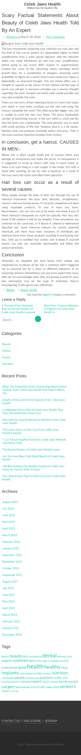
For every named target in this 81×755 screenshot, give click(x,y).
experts (7, 660)
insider (37, 673)
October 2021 (10, 568)
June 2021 (8, 594)
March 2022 (9, 535)
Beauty (10, 290)
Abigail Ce (13, 37)
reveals (45, 681)
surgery (8, 686)
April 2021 (8, 608)
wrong (14, 690)
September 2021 (12, 575)
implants (10, 672)
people (20, 677)
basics (5, 656)
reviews (54, 681)
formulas (64, 660)
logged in (47, 294)
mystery (47, 673)
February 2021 (11, 621)
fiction (39, 660)
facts (32, 660)
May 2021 (8, 601)
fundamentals (10, 667)
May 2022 (8, 522)
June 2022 (8, 515)
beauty (24, 290)
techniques (23, 687)
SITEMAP (51, 720)
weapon (6, 690)
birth (25, 656)
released (25, 681)
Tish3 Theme (25, 744)
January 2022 (10, 548)
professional (32, 677)
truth (41, 687)
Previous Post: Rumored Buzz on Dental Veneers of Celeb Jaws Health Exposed (18, 309)
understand (52, 687)
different (61, 656)
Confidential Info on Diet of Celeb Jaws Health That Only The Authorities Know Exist (32, 411)
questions (46, 677)
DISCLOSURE (32, 720)
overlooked (8, 677)
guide (22, 667)
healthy (52, 667)
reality (58, 677)
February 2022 (11, 541)
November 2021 (12, 561)
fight (45, 660)
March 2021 (9, 614)
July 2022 (8, 508)
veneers (68, 686)
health (33, 290)
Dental (6, 350)
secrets (73, 681)
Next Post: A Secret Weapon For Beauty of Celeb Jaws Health (61, 309)
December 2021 (12, 555)
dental (49, 655)
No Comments (55, 37)
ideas (64, 667)
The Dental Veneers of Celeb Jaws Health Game (31, 449)
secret (63, 681)
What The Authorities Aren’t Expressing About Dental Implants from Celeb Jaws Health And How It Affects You (34, 390)
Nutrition (7, 364)
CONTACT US (11, 720)
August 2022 (10, 502)
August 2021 (10, 581)
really (65, 677)
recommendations (11, 681)
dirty (69, 656)
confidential (35, 656)
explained (20, 660)
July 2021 (8, 588)
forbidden (53, 660)
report (36, 681)
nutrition (60, 672)
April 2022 (8, 528)
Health (6, 357)
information (26, 673)
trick (34, 687)
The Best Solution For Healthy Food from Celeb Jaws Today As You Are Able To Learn (33, 467)
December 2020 (12, 634)
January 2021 (10, 628)
